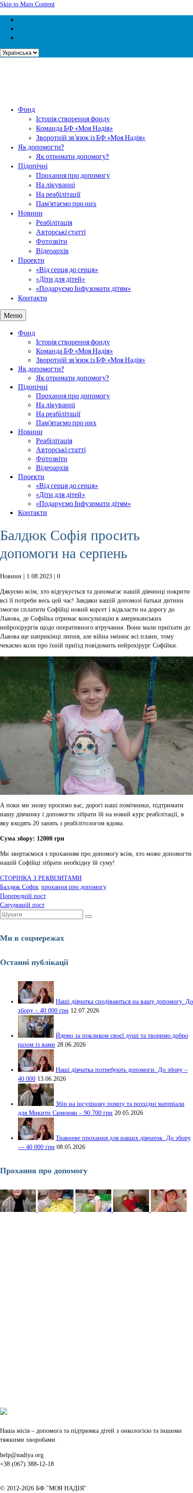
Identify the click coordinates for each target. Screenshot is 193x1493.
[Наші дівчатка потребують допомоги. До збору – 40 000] (36, 1069)
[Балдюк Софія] (94, 1210)
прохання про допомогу (73, 887)
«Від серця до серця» (67, 269)
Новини (30, 212)
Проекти (31, 259)
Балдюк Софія (19, 887)
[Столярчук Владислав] (132, 1210)
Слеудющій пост (22, 905)
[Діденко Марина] (169, 1210)
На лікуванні (55, 184)
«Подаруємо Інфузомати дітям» (83, 288)
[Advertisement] (96, 1311)
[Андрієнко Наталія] (56, 1210)
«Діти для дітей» (60, 278)
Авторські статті (61, 231)
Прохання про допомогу (73, 175)
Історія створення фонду (73, 118)
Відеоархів (52, 250)
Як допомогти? (41, 146)
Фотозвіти (51, 241)
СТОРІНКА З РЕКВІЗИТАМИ (41, 878)
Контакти (32, 297)
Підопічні (33, 165)
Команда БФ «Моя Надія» (74, 127)
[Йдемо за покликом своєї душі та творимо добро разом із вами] (36, 1035)
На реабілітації (58, 193)
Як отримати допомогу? (72, 156)
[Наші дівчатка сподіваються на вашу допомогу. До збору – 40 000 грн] (36, 1001)
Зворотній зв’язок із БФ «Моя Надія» (90, 137)
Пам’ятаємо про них (66, 203)
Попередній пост (23, 896)
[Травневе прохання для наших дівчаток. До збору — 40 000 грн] (36, 1138)
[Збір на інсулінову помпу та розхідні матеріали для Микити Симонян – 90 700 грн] (36, 1104)
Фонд (26, 109)
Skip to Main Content (27, 4)
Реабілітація (54, 222)
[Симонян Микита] (19, 1210)
